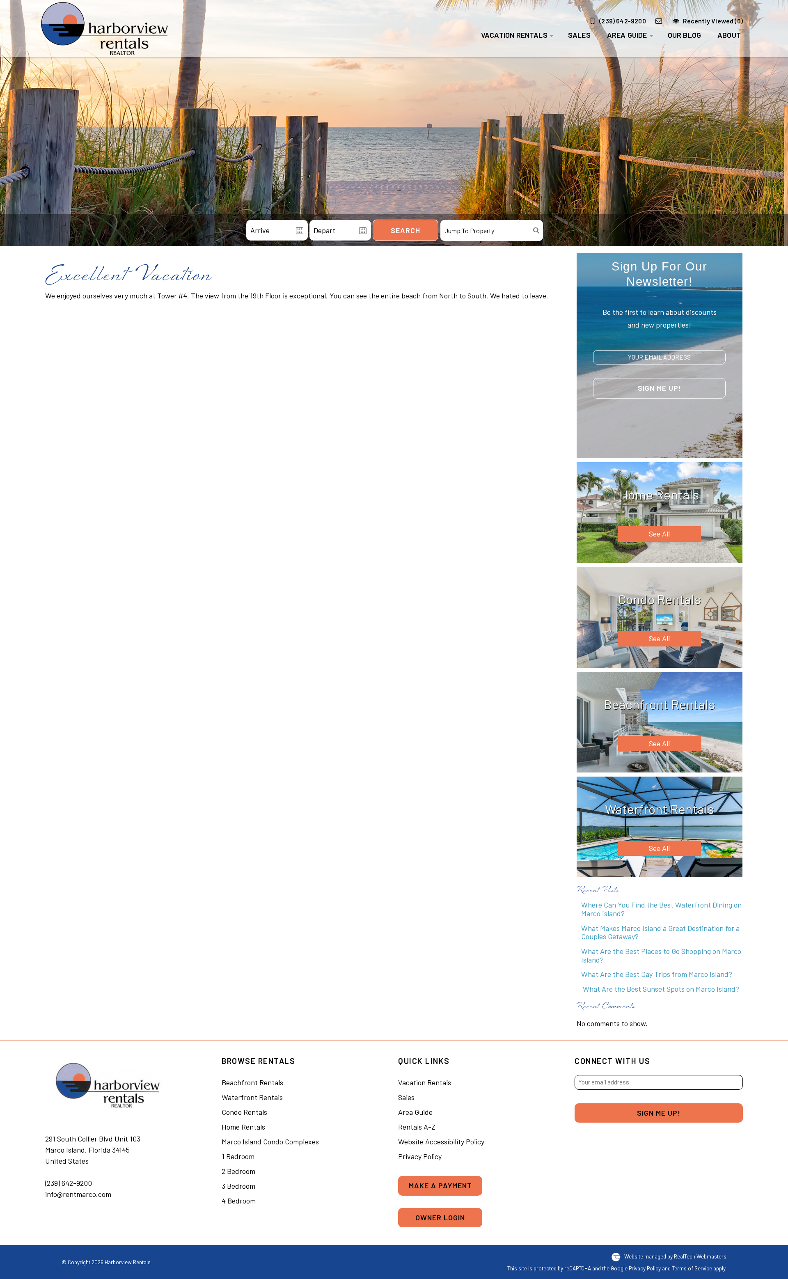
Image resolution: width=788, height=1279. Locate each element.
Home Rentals (243, 1126)
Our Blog (684, 34)
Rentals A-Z (416, 1126)
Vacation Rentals (514, 34)
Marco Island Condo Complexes (270, 1141)
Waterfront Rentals (252, 1097)
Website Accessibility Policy (441, 1141)
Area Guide (627, 34)
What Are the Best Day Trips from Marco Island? (656, 974)
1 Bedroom (238, 1156)
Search (405, 230)
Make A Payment (440, 1185)
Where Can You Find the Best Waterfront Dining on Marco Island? (661, 909)
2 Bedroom (238, 1171)
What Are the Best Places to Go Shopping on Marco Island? (661, 955)
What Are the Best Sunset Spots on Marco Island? (660, 988)
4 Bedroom (239, 1200)
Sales (579, 34)
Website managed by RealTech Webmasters (675, 1256)
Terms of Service (692, 1268)
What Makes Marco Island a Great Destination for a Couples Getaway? (660, 932)
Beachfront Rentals (252, 1082)
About (729, 34)
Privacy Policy (420, 1156)
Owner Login (440, 1217)
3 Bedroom (238, 1185)
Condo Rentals (244, 1111)
